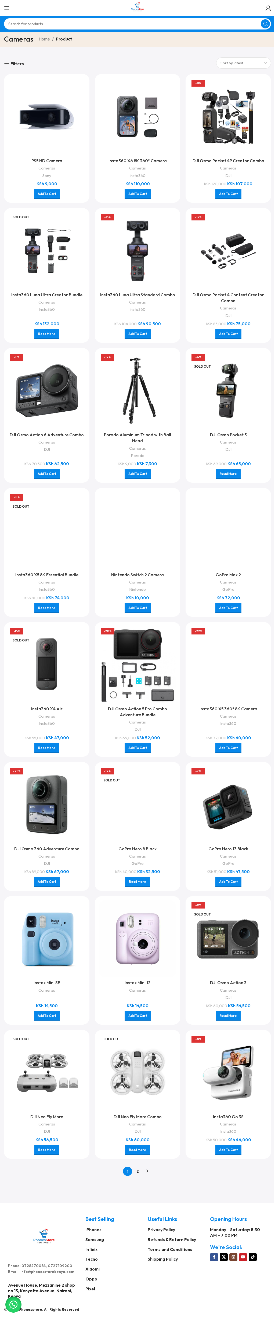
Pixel (90, 1288)
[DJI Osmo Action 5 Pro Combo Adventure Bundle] (137, 664)
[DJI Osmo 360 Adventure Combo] (46, 804)
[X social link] (224, 1257)
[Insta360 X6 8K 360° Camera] (137, 116)
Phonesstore (30, 1309)
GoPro (228, 589)
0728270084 (33, 1265)
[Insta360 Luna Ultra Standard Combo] (137, 250)
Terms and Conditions (170, 1249)
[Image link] (44, 1235)
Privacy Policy (161, 1229)
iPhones (93, 1229)
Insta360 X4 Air (47, 708)
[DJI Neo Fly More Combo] (137, 1072)
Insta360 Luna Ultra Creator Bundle (46, 294)
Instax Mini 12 (137, 982)
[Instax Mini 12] (137, 938)
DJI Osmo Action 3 (228, 982)
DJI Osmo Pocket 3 (228, 434)
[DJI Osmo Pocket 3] (228, 390)
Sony (46, 175)
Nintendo (137, 589)
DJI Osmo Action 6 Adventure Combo (47, 434)
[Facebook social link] (214, 1257)
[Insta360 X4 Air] (46, 664)
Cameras (46, 168)
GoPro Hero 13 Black (228, 848)
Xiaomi (92, 1269)
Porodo (137, 455)
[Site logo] (137, 7)
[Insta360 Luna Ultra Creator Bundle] (46, 250)
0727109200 (60, 1265)
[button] (13, 1305)
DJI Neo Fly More (46, 1116)
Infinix (91, 1249)
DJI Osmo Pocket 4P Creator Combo (228, 160)
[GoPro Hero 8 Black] (137, 804)
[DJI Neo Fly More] (46, 1072)
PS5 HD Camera (46, 160)
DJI (228, 175)
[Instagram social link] (233, 1257)
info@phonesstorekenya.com (47, 1271)
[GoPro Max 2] (228, 530)
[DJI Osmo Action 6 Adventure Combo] (46, 390)
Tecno (91, 1259)
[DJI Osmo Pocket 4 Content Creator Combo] (228, 250)
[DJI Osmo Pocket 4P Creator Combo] (228, 116)
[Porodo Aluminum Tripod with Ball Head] (137, 390)
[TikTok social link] (253, 1257)
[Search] (265, 23)
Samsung (94, 1239)
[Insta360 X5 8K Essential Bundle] (46, 530)
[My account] (268, 8)
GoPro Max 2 (228, 574)
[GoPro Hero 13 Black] (228, 804)
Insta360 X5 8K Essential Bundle (46, 574)
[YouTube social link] (243, 1257)
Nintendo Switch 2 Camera (137, 574)
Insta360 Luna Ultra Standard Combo (137, 294)
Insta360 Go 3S (228, 1116)
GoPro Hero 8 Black (137, 848)
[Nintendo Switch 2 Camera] (137, 530)
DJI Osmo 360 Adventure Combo (46, 848)
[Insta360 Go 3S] (228, 1072)
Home (44, 39)
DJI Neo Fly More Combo (138, 1116)
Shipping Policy (163, 1259)
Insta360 (137, 175)
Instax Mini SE (47, 982)
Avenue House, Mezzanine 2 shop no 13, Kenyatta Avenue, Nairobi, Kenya (41, 1290)
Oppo (91, 1279)
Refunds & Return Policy (172, 1239)
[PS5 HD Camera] (46, 116)
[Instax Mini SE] (46, 938)
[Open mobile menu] (6, 8)
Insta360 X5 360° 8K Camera (228, 708)
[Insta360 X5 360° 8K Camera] (228, 664)
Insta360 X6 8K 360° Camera (137, 160)
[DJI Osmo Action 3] (228, 938)
